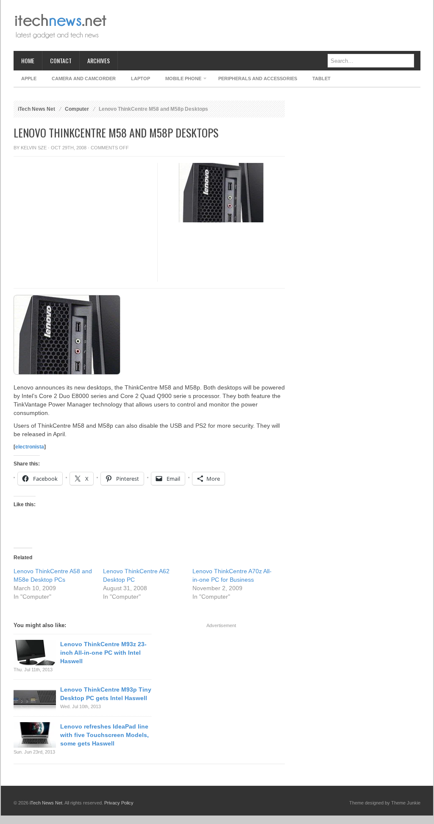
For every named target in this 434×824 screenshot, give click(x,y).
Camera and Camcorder (84, 78)
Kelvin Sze (34, 147)
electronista (29, 447)
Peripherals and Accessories (257, 78)
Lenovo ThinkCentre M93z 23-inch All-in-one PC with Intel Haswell (103, 652)
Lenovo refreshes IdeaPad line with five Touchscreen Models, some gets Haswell (104, 735)
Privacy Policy (119, 802)
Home (27, 60)
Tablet (321, 78)
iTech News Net (36, 109)
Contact (61, 60)
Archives (98, 60)
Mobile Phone (179, 80)
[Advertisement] (266, 25)
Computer (77, 109)
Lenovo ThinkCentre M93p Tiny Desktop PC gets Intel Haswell (105, 693)
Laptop (140, 78)
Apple (28, 78)
